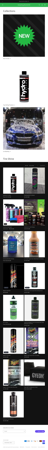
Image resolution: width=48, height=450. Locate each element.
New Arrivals (6, 58)
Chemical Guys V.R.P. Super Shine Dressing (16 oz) (33, 290)
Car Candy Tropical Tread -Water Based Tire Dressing (34, 258)
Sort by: (26, 165)
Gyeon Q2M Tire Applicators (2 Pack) (31, 387)
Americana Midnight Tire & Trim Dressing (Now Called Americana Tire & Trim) (34, 323)
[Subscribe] (24, 431)
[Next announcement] (45, 1)
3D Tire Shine (5, 322)
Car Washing (6, 151)
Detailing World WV (9, 447)
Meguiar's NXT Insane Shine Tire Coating (31, 355)
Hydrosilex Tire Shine (7, 195)
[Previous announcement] (2, 1)
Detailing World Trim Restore (29, 195)
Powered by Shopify (15, 447)
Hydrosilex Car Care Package (29, 227)
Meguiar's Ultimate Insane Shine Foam (10, 387)
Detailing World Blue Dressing (8, 258)
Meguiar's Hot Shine (6, 290)
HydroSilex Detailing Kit (7, 227)
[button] (2, 4)
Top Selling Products (8, 105)
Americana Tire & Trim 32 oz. (8, 418)
